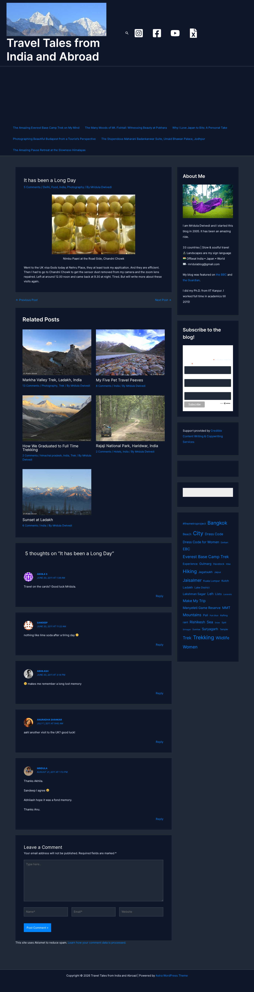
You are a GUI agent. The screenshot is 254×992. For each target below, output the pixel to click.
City (198, 533)
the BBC (221, 274)
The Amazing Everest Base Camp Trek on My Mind (46, 127)
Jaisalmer (192, 580)
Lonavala (227, 594)
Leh (210, 594)
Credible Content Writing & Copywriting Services (203, 436)
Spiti (224, 622)
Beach (187, 534)
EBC (186, 549)
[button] (127, 33)
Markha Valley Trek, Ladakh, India (52, 380)
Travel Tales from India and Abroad (53, 49)
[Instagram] (138, 33)
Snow (217, 622)
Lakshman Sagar (194, 594)
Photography (75, 187)
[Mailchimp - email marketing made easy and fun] (225, 402)
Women (190, 646)
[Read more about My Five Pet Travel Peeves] (130, 352)
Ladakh (188, 587)
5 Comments (32, 187)
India (62, 187)
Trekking (203, 637)
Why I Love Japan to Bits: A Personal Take (199, 127)
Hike (228, 564)
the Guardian (191, 280)
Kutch (225, 580)
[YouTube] (175, 33)
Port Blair (214, 615)
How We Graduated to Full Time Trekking (50, 448)
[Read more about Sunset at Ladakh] (56, 492)
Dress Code (214, 534)
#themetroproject (194, 523)
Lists (218, 594)
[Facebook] (157, 33)
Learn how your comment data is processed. (97, 942)
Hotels (117, 451)
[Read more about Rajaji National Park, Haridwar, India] (130, 418)
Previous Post (27, 300)
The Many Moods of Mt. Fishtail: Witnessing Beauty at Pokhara (126, 127)
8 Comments (103, 385)
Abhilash (43, 671)
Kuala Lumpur (211, 580)
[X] (193, 33)
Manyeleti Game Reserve (202, 608)
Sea (210, 622)
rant (185, 622)
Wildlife (222, 637)
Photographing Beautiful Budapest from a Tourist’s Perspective (54, 139)
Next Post (163, 300)
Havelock (218, 563)
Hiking (190, 571)
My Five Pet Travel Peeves (119, 380)
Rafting (224, 615)
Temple (224, 629)
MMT (226, 608)
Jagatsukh (205, 572)
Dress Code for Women (201, 542)
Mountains (192, 614)
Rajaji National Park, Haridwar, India (127, 446)
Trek (61, 385)
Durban (224, 542)
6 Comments (30, 525)
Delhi (46, 187)
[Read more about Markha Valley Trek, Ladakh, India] (56, 352)
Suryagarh (210, 629)
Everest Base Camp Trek (206, 556)
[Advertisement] (128, 94)
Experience (190, 564)
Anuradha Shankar (49, 719)
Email (188, 364)
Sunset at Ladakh (37, 520)
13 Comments (30, 385)
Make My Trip (194, 601)
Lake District (202, 587)
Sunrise (196, 629)
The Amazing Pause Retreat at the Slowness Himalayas (49, 150)
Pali (205, 615)
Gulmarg (205, 564)
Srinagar (187, 629)
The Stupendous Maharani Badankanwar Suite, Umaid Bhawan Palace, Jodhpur (153, 139)
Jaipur (217, 572)
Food (54, 187)
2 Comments (30, 455)
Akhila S (42, 574)
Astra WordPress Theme (172, 975)
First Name (190, 376)
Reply (159, 596)
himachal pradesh (51, 455)
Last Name (190, 389)
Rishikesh (197, 622)
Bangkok (217, 523)
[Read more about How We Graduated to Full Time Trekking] (56, 418)
